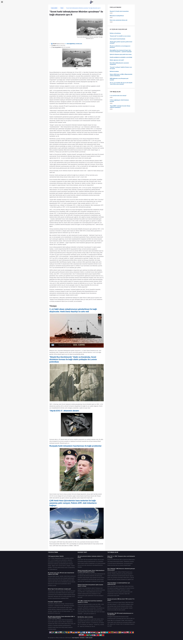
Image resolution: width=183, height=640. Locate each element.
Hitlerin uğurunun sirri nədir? (117, 60)
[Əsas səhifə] (91, 2)
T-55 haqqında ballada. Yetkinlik (56, 556)
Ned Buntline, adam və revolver (85, 617)
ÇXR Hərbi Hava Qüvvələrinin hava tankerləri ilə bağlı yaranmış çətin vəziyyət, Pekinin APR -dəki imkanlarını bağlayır (73, 503)
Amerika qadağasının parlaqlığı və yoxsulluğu (121, 57)
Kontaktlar (82, 637)
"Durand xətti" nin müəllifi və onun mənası (120, 36)
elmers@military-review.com (74, 43)
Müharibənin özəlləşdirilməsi (117, 15)
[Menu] (2, 2)
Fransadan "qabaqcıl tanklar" (55, 601)
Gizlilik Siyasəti (88, 637)
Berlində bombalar (114, 71)
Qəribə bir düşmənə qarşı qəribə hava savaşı (121, 54)
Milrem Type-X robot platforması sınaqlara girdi (59, 588)
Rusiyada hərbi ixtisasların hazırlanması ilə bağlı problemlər (75, 446)
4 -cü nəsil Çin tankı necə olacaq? (118, 95)
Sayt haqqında (75, 637)
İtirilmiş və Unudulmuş (115, 33)
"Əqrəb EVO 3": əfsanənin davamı (64, 411)
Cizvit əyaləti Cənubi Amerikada (117, 38)
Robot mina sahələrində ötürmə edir (118, 20)
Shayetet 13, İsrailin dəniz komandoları (119, 11)
